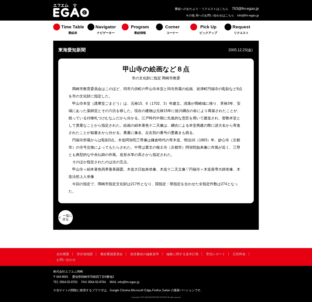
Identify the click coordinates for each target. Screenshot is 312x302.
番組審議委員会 (111, 254)
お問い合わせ (66, 260)
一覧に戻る (67, 217)
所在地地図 (85, 254)
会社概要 (62, 254)
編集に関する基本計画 (182, 254)
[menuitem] (70, 30)
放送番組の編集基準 (144, 254)
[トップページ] (71, 17)
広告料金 (239, 254)
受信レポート (215, 254)
